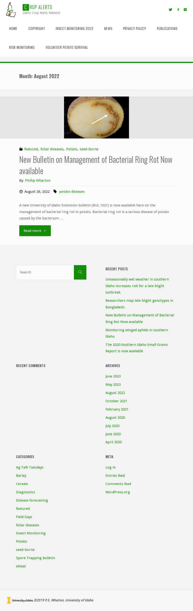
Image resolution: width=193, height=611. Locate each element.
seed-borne (89, 149)
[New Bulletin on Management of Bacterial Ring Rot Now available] (96, 117)
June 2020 (113, 434)
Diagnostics (25, 492)
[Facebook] (178, 9)
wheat (21, 566)
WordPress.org (117, 492)
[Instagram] (185, 9)
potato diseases (72, 191)
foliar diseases (52, 149)
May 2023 (113, 384)
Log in (110, 467)
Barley (21, 475)
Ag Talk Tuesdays (30, 467)
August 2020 (115, 417)
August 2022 (115, 393)
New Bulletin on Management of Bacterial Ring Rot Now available (96, 164)
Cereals (22, 484)
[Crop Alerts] (11, 9)
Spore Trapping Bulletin (35, 558)
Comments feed (118, 484)
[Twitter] (170, 9)
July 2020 (112, 426)
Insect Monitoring (31, 533)
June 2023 (113, 376)
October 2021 (116, 401)
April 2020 (113, 442)
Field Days (24, 517)
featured (31, 149)
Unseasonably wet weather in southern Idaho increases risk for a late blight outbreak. (137, 285)
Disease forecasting (32, 500)
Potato (71, 149)
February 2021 (117, 409)
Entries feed (115, 475)
